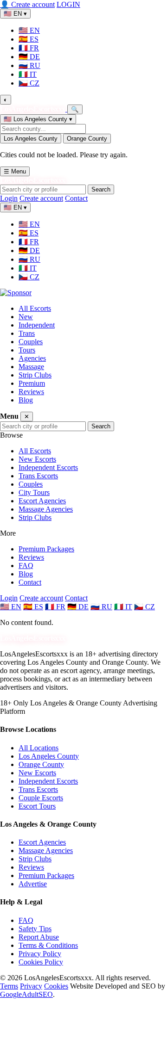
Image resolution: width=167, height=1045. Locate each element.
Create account (41, 198)
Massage (31, 367)
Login (9, 198)
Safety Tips (35, 929)
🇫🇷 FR (55, 607)
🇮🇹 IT (123, 607)
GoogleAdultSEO (26, 994)
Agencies (32, 358)
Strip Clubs (35, 375)
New (26, 317)
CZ (29, 83)
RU (29, 65)
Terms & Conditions (48, 945)
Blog (26, 400)
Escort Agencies (42, 501)
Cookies (56, 986)
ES (29, 39)
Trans (27, 333)
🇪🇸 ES (33, 607)
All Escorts (35, 308)
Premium (32, 383)
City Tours (34, 492)
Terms (9, 986)
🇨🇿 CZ (144, 607)
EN (29, 30)
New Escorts (37, 459)
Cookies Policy (41, 962)
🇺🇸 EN (10, 607)
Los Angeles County (31, 138)
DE (29, 57)
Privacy (31, 986)
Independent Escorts (48, 467)
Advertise (33, 884)
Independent (37, 325)
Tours (27, 350)
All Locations (38, 748)
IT (28, 74)
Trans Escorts (38, 476)
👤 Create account (27, 4)
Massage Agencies (46, 509)
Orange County (87, 138)
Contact (76, 198)
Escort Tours (37, 806)
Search (100, 189)
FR (29, 48)
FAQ (26, 565)
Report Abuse (39, 937)
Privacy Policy (40, 954)
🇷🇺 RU (101, 607)
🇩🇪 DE (78, 607)
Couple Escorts (41, 798)
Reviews (31, 392)
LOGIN (68, 4)
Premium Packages (46, 549)
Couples (31, 342)
